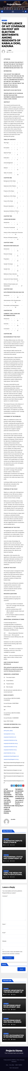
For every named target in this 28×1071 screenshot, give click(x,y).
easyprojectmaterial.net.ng (10, 749)
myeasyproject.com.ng (9, 733)
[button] (23, 11)
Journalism (4, 20)
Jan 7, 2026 (7, 994)
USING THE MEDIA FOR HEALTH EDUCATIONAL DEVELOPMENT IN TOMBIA (12, 875)
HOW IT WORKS (18, 1065)
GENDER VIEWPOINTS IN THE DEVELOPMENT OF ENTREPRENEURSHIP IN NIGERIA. (13, 992)
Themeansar (13, 1061)
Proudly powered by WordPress (10, 1059)
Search (4, 964)
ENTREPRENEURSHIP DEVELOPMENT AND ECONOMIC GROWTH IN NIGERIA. (12, 1007)
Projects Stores (14, 4)
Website (4, 941)
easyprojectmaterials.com (10, 737)
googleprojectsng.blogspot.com (11, 756)
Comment (5, 896)
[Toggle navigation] (13, 11)
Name (4, 924)
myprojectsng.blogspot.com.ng (11, 759)
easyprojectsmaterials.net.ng (11, 743)
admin (9, 50)
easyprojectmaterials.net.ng (10, 740)
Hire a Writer (11, 1065)
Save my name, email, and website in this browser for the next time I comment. (12, 952)
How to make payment (14, 1067)
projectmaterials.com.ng (9, 753)
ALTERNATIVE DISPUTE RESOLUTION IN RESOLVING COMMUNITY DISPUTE (13, 843)
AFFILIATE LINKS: (8, 730)
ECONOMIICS (6, 988)
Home (7, 1065)
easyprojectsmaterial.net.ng (10, 746)
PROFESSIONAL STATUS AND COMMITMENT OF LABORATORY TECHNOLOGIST (13, 859)
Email (4, 932)
